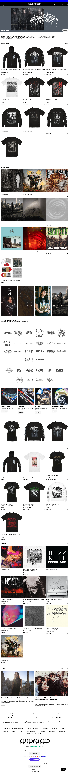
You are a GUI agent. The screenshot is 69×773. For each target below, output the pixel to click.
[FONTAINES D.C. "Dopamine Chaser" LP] (12, 610)
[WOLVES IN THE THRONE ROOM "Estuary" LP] (12, 179)
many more (19, 38)
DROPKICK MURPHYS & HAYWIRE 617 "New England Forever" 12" (30, 564)
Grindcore (45, 723)
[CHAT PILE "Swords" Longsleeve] (56, 116)
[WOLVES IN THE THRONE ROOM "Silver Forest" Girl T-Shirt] (12, 487)
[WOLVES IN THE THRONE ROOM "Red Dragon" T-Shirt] (12, 517)
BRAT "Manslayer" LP (5, 563)
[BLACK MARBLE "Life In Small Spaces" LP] (56, 581)
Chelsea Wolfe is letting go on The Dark (11, 691)
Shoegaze (29, 728)
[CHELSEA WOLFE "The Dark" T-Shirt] (34, 116)
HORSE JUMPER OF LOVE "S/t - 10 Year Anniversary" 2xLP (51, 623)
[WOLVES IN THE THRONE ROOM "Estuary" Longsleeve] (34, 56)
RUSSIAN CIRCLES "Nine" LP (28, 219)
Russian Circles (20, 37)
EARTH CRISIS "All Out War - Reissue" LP (53, 248)
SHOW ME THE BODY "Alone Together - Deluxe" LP (10, 277)
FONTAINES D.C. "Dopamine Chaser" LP (8, 622)
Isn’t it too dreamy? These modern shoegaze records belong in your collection (45, 691)
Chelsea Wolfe (29, 37)
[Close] (68, 1)
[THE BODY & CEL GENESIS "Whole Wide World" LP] (34, 610)
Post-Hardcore (30, 725)
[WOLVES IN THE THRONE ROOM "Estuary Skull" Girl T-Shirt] (12, 427)
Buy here (53, 407)
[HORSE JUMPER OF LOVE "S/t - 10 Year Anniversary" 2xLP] (56, 610)
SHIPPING (26, 763)
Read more (3, 697)
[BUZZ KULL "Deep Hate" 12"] (56, 551)
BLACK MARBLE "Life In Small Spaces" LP (53, 593)
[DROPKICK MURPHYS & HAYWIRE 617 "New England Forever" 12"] (34, 551)
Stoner (38, 728)
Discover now (4, 407)
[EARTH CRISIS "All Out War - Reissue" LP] (56, 236)
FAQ (7, 763)
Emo (37, 723)
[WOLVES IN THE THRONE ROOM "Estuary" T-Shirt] (56, 56)
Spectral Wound (10, 38)
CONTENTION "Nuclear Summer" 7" (8, 593)
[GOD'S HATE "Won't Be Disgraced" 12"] (34, 179)
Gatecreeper (40, 37)
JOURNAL (2, 5)
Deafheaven (12, 37)
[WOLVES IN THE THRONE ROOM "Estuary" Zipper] (12, 56)
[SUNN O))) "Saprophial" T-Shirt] (56, 86)
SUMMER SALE (23, 3)
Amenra (3, 38)
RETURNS (36, 763)
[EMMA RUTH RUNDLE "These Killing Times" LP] (34, 236)
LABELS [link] (12, 3)
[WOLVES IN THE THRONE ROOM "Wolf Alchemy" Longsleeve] (56, 487)
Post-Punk (52, 725)
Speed (53, 37)
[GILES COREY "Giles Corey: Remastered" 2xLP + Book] (34, 581)
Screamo (62, 725)
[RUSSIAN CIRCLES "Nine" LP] (34, 207)
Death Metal (6, 723)
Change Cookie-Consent (34, 771)
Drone (29, 723)
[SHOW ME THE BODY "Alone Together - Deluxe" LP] (12, 265)
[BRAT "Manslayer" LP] (12, 551)
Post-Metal (42, 725)
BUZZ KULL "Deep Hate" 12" (50, 563)
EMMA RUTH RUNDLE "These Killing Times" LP (32, 248)
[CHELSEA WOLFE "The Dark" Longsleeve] (12, 116)
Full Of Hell (6, 37)
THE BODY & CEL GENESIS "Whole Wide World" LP (33, 622)
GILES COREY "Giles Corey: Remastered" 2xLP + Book (33, 593)
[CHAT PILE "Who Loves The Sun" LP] (12, 236)
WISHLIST (62, 763)
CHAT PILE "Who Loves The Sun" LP (8, 248)
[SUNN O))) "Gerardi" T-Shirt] (12, 86)
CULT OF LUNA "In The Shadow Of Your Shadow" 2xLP (55, 219)
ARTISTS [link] (7, 3)
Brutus (46, 37)
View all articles (63, 662)
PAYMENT (31, 763)
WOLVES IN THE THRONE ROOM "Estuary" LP (10, 191)
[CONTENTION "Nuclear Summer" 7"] (12, 581)
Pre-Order (64, 29)
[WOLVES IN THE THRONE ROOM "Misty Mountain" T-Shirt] (34, 487)
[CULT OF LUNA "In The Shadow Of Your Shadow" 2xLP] (56, 207)
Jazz (62, 723)
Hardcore (54, 723)
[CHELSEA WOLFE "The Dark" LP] (12, 207)
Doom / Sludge (19, 723)
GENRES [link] (17, 3)
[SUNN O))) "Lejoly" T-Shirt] (34, 86)
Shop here (20, 408)
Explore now (37, 408)
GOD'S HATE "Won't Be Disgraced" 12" (30, 191)
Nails (34, 37)
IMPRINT (4, 763)
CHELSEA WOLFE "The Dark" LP (7, 219)
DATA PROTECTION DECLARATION (53, 763)
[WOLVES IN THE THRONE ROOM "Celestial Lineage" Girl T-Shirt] (56, 457)
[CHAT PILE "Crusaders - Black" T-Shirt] (12, 145)
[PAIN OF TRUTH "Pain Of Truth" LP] (56, 179)
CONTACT (11, 763)
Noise (13, 725)
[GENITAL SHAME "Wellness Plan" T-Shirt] (34, 457)
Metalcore (4, 725)
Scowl (49, 37)
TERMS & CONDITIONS (19, 763)
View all (65, 43)
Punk (20, 725)
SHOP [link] (2, 3)
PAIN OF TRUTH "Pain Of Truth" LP (52, 191)
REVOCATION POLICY (42, 763)
